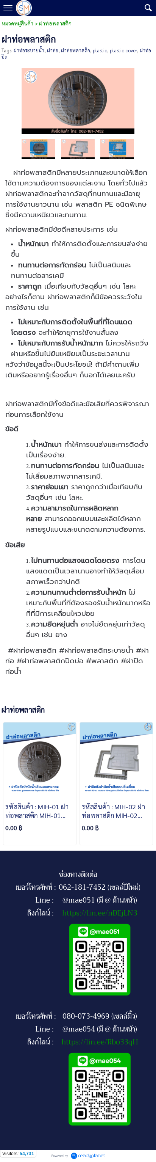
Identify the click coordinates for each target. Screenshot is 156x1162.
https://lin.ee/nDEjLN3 (99, 913)
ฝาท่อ (52, 50)
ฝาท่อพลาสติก (75, 50)
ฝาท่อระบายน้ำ (29, 50)
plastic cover (123, 50)
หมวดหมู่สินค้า (17, 23)
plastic (100, 50)
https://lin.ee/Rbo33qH (99, 1042)
